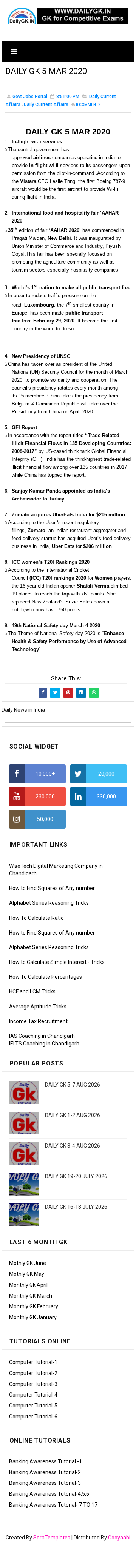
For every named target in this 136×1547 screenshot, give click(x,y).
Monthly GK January (33, 1317)
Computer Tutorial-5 (33, 1406)
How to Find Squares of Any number (52, 888)
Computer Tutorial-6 (33, 1416)
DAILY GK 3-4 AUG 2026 (72, 1146)
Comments (88, 105)
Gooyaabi (119, 1538)
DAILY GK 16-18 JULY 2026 (76, 1207)
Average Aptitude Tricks (37, 1007)
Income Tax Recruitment (38, 1021)
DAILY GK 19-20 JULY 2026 (76, 1176)
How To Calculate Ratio (36, 918)
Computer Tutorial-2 (33, 1373)
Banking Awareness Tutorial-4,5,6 (49, 1494)
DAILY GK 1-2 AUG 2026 (72, 1115)
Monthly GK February (33, 1306)
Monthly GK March (30, 1296)
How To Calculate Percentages (45, 977)
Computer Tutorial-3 (33, 1384)
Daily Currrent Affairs (46, 104)
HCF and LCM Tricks (32, 991)
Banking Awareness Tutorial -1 (45, 1461)
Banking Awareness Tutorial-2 (45, 1472)
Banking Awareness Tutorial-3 (45, 1483)
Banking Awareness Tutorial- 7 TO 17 (53, 1505)
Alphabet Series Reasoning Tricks (49, 903)
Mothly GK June (27, 1263)
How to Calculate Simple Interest (48, 962)
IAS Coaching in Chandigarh (42, 1036)
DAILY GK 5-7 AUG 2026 (72, 1085)
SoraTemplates (51, 1538)
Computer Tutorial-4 (33, 1395)
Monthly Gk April (28, 1285)
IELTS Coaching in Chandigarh (44, 1044)
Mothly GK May (26, 1274)
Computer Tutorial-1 (33, 1362)
